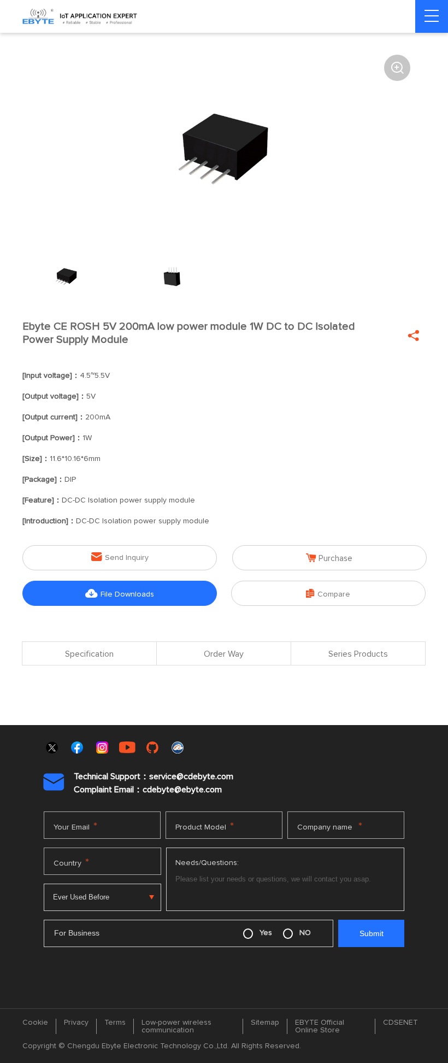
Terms (115, 1022)
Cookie (35, 1022)
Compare (328, 593)
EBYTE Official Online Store (319, 1026)
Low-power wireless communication (176, 1026)
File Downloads (119, 593)
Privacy (76, 1022)
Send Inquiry (120, 557)
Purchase (329, 558)
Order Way (224, 654)
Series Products (358, 654)
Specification (89, 654)
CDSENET (400, 1022)
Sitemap (265, 1022)
